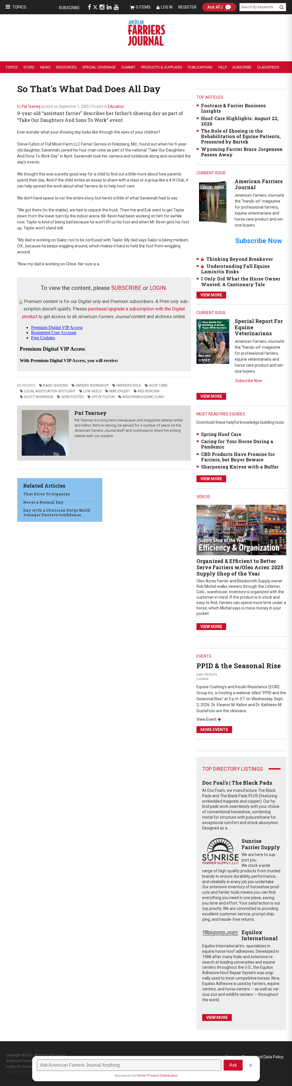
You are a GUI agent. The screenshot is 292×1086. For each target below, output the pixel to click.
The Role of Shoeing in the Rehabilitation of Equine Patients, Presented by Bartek (241, 136)
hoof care (158, 385)
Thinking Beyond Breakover (239, 259)
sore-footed (72, 397)
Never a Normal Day (43, 502)
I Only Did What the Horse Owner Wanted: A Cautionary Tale (240, 281)
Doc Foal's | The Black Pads (237, 782)
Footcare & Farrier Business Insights (233, 108)
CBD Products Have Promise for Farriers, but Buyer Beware (238, 457)
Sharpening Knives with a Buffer (240, 467)
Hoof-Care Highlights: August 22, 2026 (240, 121)
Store (29, 67)
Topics (19, 7)
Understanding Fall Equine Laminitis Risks (235, 268)
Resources (66, 67)
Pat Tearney (31, 106)
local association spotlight (50, 391)
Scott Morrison (38, 397)
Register (187, 7)
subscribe (126, 287)
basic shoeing (55, 385)
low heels (92, 391)
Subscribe (69, 7)
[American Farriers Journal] (212, 201)
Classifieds (268, 67)
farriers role (128, 385)
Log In (167, 7)
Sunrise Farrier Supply (261, 844)
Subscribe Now (248, 380)
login (158, 287)
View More (211, 295)
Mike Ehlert (119, 391)
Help (222, 67)
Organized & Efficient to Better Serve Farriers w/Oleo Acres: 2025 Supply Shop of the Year (239, 567)
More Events (214, 729)
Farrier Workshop (92, 385)
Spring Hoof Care (221, 434)
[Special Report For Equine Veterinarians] (212, 341)
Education (116, 106)
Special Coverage (99, 67)
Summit (128, 67)
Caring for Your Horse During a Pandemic (237, 444)
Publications (200, 67)
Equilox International (260, 935)
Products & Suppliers (161, 67)
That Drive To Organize (46, 493)
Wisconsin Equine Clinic (143, 397)
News (45, 67)
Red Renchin (148, 391)
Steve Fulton (103, 397)
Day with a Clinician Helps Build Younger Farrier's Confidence (56, 512)
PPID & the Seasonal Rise (238, 665)
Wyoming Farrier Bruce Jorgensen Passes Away (242, 152)
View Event (206, 719)
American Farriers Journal (259, 184)
